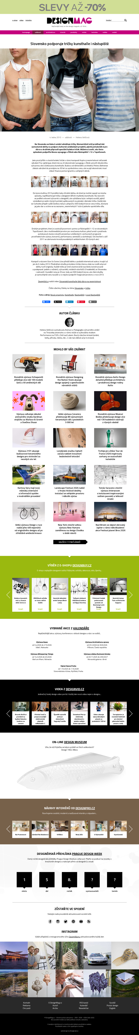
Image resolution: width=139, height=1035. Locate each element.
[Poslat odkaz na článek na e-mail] (93, 301)
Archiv (55, 1008)
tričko (87, 288)
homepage (26, 32)
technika (94, 32)
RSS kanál (83, 1002)
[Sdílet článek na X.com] (58, 301)
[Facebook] (50, 921)
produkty (74, 32)
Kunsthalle (69, 294)
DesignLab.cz (74, 1031)
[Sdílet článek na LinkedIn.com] (69, 301)
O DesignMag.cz (55, 1002)
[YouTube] (81, 921)
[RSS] (89, 921)
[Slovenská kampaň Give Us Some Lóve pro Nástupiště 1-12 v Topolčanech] (69, 89)
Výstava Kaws (42, 642)
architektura (50, 32)
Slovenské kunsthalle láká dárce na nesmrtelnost (80, 281)
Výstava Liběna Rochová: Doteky (97, 654)
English (112, 1008)
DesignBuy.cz (81, 565)
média (105, 32)
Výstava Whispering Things (42, 654)
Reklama (26, 1005)
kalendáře (81, 628)
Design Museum (75, 742)
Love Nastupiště (93, 294)
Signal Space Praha (68, 666)
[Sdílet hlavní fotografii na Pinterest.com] (81, 301)
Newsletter (84, 1008)
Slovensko (79, 288)
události (38, 32)
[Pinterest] (73, 921)
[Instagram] (58, 921)
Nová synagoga (57, 294)
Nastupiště (79, 294)
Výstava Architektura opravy (97, 642)
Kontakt (26, 1002)
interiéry (29, 20)
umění (114, 32)
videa (21, 20)
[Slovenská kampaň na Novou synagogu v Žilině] (40, 250)
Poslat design (112, 1005)
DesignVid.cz (43, 281)
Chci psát (27, 1008)
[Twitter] (65, 921)
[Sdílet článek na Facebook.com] (46, 301)
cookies (88, 1024)
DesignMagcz (74, 936)
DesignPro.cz (85, 808)
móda (84, 32)
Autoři (55, 1005)
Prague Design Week (87, 853)
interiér (62, 32)
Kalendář (84, 1005)
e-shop (14, 20)
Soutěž (112, 1002)
